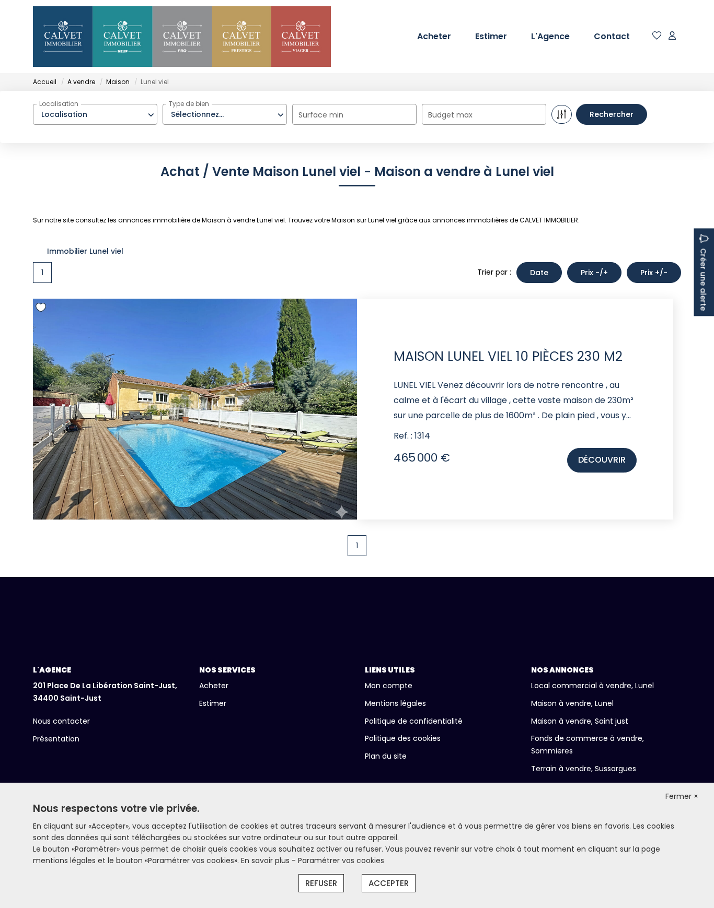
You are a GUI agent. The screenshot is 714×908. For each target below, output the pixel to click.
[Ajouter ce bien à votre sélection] (42, 309)
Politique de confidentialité (414, 721)
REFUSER (321, 883)
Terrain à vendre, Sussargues (583, 768)
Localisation (58, 103)
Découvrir (602, 460)
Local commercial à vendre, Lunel (592, 685)
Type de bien (189, 103)
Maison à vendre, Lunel (572, 703)
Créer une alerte (703, 279)
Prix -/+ (594, 272)
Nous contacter (61, 721)
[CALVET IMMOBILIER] (182, 36)
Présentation (56, 739)
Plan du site (386, 756)
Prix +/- (653, 272)
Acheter (434, 36)
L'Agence (550, 36)
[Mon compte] (672, 36)
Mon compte (388, 685)
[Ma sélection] (657, 36)
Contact (612, 36)
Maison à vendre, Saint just (579, 721)
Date (539, 272)
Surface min (320, 115)
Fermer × (681, 796)
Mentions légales (395, 703)
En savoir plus (266, 860)
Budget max (450, 115)
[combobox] (95, 114)
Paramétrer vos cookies (341, 860)
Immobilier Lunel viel (85, 251)
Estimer (491, 36)
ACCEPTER (388, 883)
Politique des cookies (403, 738)
